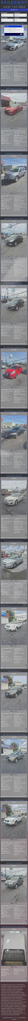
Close (22, 26)
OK (21, 34)
